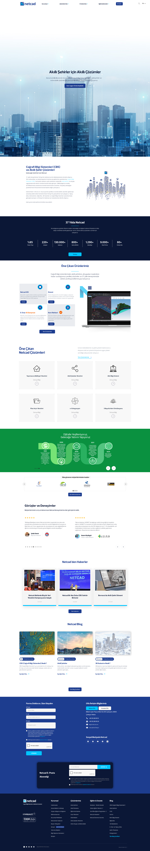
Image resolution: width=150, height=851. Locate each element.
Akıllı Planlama (75, 808)
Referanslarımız (55, 814)
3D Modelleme (114, 824)
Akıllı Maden (74, 817)
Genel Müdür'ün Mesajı (57, 808)
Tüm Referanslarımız (75, 494)
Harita (111, 814)
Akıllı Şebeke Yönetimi (77, 821)
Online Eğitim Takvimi (96, 808)
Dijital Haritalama (75, 811)
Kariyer (53, 827)
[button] (45, 4)
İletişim (119, 4)
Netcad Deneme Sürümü (97, 817)
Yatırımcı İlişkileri (55, 830)
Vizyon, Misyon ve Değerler (58, 811)
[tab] (92, 708)
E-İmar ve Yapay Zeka (116, 827)
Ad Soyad (28, 707)
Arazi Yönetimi (74, 814)
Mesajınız (28, 721)
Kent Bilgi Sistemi (114, 817)
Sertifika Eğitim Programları (97, 811)
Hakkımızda (54, 805)
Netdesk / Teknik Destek (97, 805)
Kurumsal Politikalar (56, 817)
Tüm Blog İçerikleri (75, 689)
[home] (27, 3)
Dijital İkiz (112, 821)
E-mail (27, 714)
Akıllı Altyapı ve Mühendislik (78, 824)
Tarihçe (75, 254)
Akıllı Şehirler (74, 805)
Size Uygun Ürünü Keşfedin (75, 86)
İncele (23, 302)
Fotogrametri (113, 833)
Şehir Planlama (114, 830)
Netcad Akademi (94, 814)
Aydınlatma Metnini (44, 739)
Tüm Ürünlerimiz (47, 331)
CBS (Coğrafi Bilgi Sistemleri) (117, 805)
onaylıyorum (42, 736)
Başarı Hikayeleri (55, 824)
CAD (111, 811)
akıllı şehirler (65, 181)
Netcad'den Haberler (57, 821)
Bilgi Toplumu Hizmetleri (57, 833)
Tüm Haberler (75, 611)
